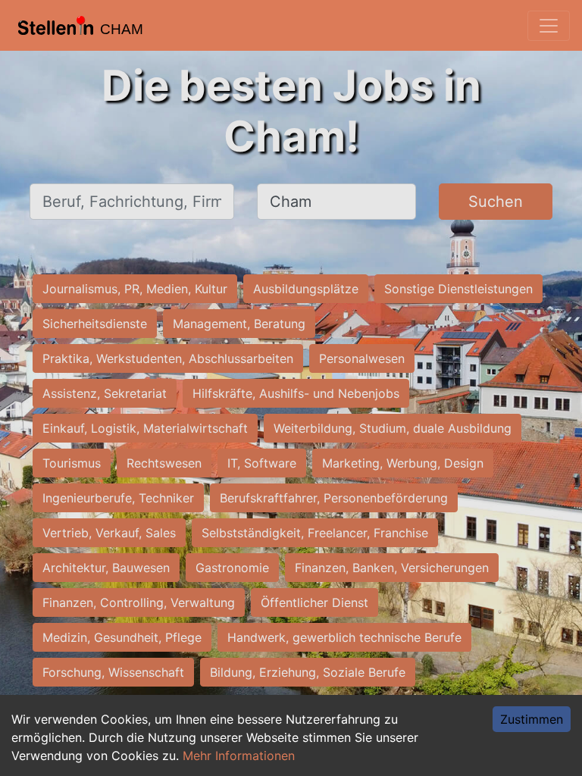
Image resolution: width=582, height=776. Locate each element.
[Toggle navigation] (548, 26)
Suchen (495, 201)
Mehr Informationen (239, 755)
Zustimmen (531, 719)
